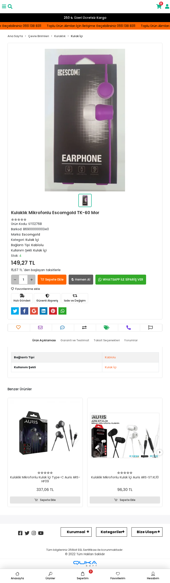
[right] (160, 452)
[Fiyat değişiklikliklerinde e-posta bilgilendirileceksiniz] (107, 327)
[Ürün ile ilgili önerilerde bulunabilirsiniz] (151, 327)
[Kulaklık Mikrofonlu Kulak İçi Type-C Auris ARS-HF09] (45, 435)
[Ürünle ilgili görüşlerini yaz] (63, 327)
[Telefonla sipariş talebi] (129, 327)
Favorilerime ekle (27, 289)
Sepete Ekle (54, 279)
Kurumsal (76, 531)
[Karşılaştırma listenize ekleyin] (85, 327)
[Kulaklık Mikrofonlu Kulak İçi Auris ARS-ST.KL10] (125, 435)
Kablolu (110, 357)
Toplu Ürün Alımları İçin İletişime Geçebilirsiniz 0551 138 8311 (88, 26)
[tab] (44, 340)
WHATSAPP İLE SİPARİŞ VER (123, 279)
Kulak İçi (110, 367)
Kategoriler (111, 531)
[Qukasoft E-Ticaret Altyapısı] (85, 563)
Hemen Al (82, 279)
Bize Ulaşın (147, 531)
